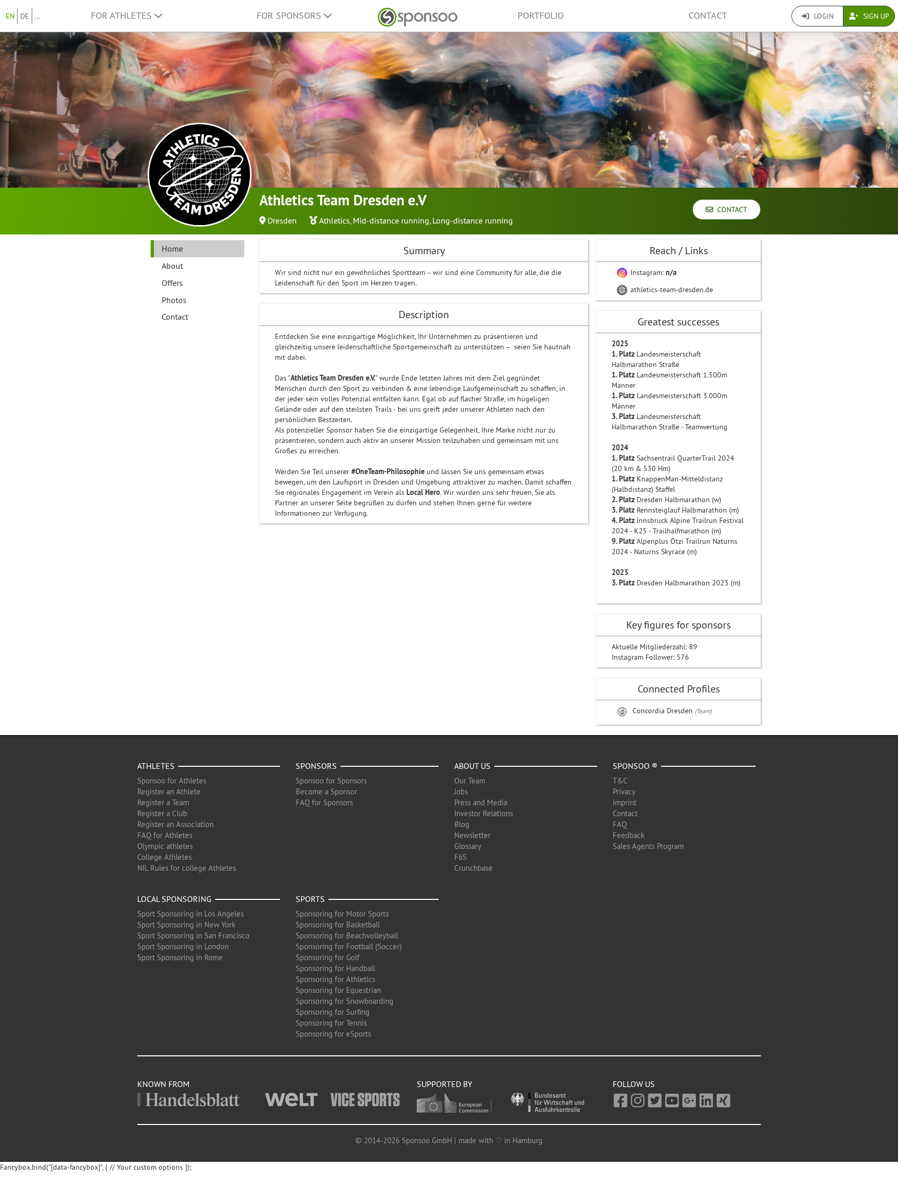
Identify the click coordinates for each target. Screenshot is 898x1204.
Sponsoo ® (635, 766)
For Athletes (122, 15)
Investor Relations (483, 813)
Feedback (628, 835)
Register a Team (163, 802)
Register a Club (162, 813)
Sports (310, 899)
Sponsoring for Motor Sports (342, 914)
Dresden (282, 220)
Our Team (469, 781)
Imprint (625, 802)
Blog (461, 824)
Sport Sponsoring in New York (186, 925)
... (38, 16)
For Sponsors (290, 15)
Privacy (624, 791)
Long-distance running (472, 220)
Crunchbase (473, 868)
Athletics (334, 220)
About (172, 265)
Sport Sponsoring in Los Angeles (190, 914)
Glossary (467, 846)
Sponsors (316, 766)
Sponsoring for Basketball (338, 925)
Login (823, 16)
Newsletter (472, 835)
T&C (620, 781)
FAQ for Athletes (164, 835)
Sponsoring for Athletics (335, 979)
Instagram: (652, 272)
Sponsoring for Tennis (331, 1023)
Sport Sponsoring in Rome (180, 957)
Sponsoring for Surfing (332, 1012)
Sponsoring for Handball (335, 968)
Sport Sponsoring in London (183, 946)
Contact (708, 15)
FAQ (620, 824)
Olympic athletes (165, 846)
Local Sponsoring (174, 899)
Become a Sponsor (326, 791)
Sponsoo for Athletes (171, 781)
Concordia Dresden (663, 710)
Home (172, 248)
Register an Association (175, 824)
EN (10, 16)
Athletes (156, 766)
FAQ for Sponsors (324, 802)
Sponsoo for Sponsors (331, 781)
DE (24, 16)
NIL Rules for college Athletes (186, 868)
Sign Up (875, 16)
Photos (174, 300)
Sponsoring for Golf (328, 957)
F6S (460, 857)
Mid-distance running (391, 220)
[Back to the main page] (417, 16)
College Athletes (164, 857)
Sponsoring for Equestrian (338, 990)
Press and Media (480, 802)
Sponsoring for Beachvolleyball (347, 935)
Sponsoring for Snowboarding (344, 1001)
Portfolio (541, 15)
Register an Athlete (169, 791)
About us (472, 766)
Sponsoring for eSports (333, 1034)
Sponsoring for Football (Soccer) (349, 946)
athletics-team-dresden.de (670, 289)
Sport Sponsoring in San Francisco (193, 935)
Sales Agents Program (648, 846)
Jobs (461, 791)
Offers (172, 283)
